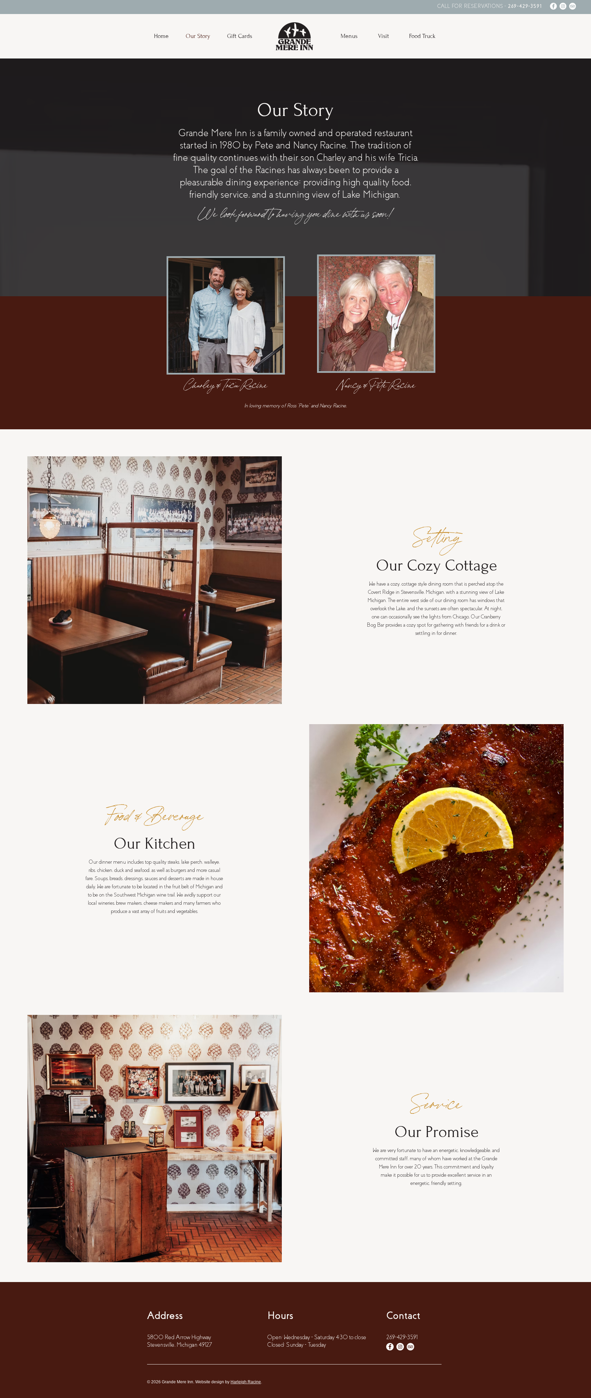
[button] (349, 36)
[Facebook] (553, 6)
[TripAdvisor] (572, 6)
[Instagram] (563, 6)
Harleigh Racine (246, 1382)
